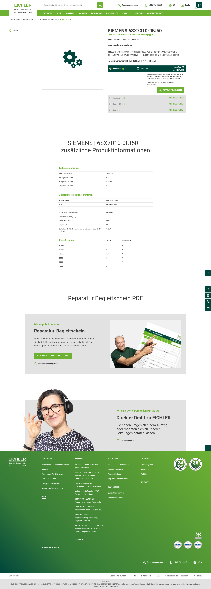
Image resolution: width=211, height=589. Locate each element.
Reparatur (118, 69)
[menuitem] (208, 273)
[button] (116, 68)
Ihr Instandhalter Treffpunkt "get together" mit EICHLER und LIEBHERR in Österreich (87, 475)
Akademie (70, 13)
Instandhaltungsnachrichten (118, 465)
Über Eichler (112, 13)
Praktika (144, 474)
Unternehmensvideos (116, 498)
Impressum (198, 576)
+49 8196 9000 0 (180, 562)
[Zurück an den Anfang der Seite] (208, 273)
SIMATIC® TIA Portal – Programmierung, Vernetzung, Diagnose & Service (86, 518)
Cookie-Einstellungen (118, 576)
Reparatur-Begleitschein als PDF (52, 356)
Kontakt (139, 13)
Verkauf (45, 469)
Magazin (83, 13)
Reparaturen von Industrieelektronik (55, 465)
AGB (158, 576)
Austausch (118, 98)
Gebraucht (118, 104)
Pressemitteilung (114, 474)
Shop (59, 13)
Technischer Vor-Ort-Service (52, 474)
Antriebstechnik (28, 19)
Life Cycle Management (51, 484)
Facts (133, 576)
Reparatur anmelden (155, 562)
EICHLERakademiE (49, 479)
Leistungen (47, 13)
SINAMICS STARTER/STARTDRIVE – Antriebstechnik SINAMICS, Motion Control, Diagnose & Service (89, 528)
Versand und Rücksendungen (176, 576)
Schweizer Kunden (155, 13)
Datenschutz (146, 576)
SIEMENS (111, 35)
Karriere (126, 13)
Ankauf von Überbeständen (52, 488)
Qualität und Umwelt (116, 493)
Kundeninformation (115, 469)
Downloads (96, 13)
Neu (116, 110)
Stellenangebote (147, 465)
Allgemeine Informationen (118, 479)
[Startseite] (23, 8)
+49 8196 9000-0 (127, 441)
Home (11, 19)
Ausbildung (145, 469)
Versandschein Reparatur (48, 363)
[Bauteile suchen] (100, 5)
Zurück (15, 30)
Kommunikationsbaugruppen (47, 19)
